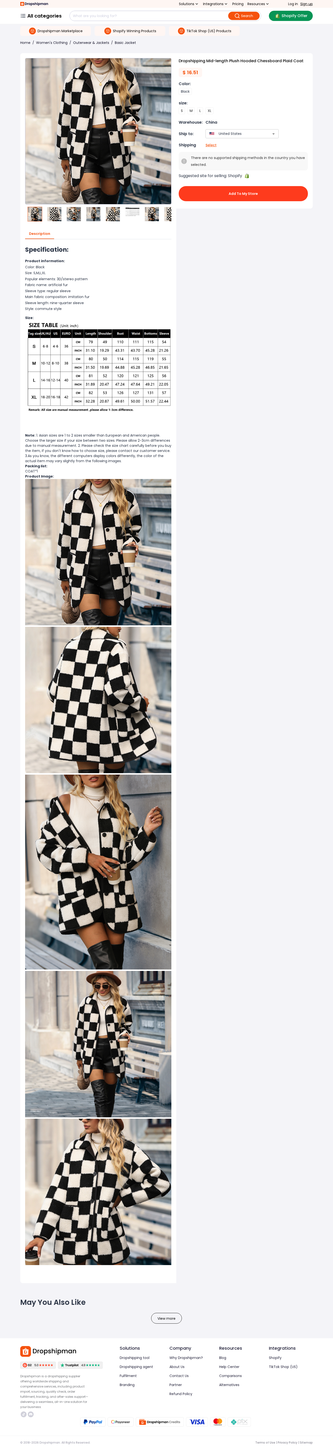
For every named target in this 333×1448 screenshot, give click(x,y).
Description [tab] (39, 233)
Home (25, 42)
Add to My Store (243, 193)
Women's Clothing (52, 42)
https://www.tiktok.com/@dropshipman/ (24, 1414)
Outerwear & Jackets (91, 42)
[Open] (273, 133)
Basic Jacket (125, 42)
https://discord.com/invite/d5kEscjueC (31, 1414)
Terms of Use (265, 1442)
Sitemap (306, 1442)
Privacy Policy (287, 1442)
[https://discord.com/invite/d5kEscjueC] (31, 1414)
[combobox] (235, 134)
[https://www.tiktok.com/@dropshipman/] (24, 1414)
